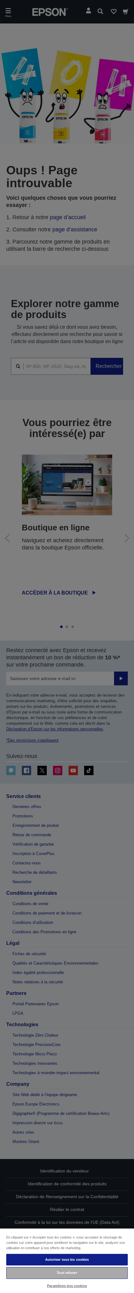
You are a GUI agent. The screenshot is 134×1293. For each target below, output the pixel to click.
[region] (67, 1260)
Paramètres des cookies (67, 1286)
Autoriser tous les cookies (67, 1259)
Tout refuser (67, 1273)
